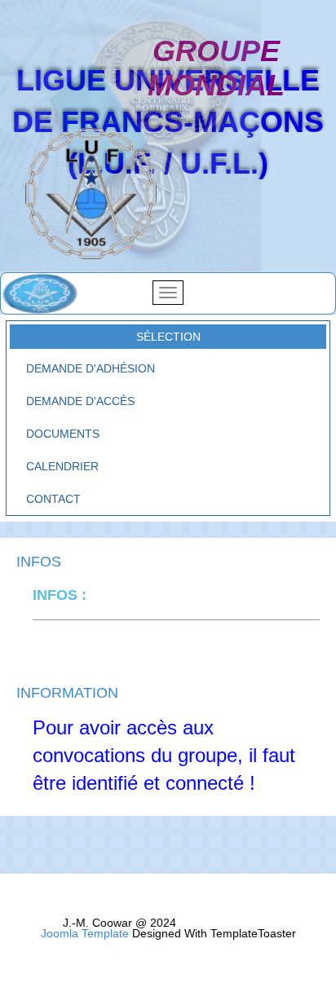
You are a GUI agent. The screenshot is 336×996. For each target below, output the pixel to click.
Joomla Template (85, 933)
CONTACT (53, 498)
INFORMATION (67, 693)
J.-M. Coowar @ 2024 (119, 922)
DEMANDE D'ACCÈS (80, 401)
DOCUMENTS (62, 433)
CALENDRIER (62, 466)
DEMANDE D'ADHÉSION (90, 368)
